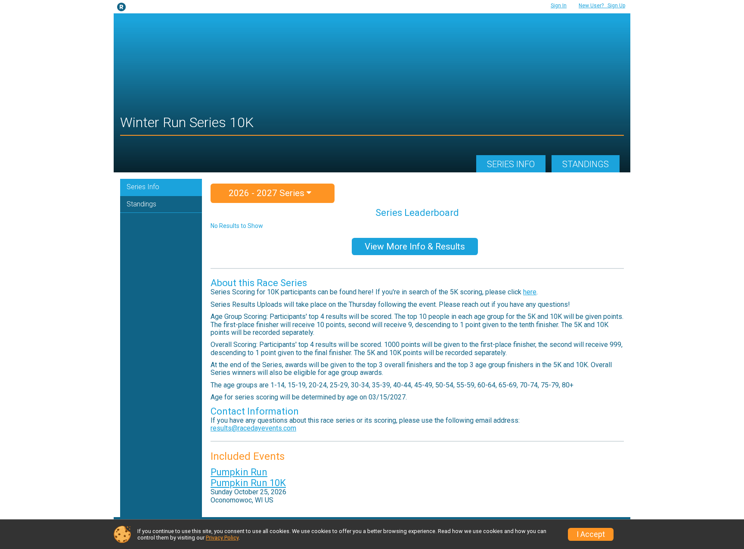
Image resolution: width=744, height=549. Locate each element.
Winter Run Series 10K (187, 122)
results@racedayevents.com (253, 428)
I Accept (591, 534)
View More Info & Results (415, 246)
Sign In (559, 6)
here (529, 292)
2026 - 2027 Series (268, 193)
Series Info (511, 164)
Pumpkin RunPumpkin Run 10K (248, 477)
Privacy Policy (222, 537)
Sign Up (602, 6)
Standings (585, 164)
